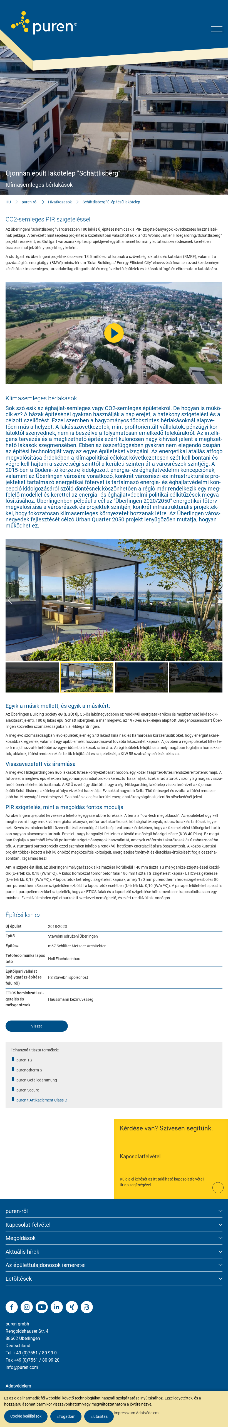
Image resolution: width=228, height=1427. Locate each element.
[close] (219, 1327)
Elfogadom (65, 1416)
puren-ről (29, 202)
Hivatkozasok (60, 202)
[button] (10, 600)
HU (8, 202)
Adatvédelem (18, 1386)
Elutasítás (99, 1416)
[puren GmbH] (44, 22)
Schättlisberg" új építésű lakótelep (111, 202)
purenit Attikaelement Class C (41, 1100)
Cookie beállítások (25, 1416)
